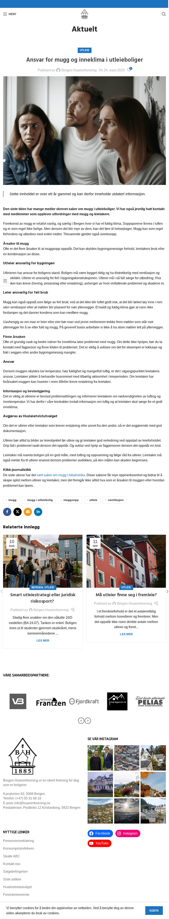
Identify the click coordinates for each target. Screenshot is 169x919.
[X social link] (17, 512)
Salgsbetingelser (15, 871)
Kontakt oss (11, 864)
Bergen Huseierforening (79, 70)
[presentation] (81, 720)
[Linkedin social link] (38, 512)
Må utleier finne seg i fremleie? (126, 595)
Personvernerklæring (18, 841)
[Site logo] (84, 13)
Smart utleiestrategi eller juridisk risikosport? (42, 598)
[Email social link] (28, 512)
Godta (154, 910)
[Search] (164, 14)
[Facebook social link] (7, 512)
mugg (12, 500)
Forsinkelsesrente (16, 894)
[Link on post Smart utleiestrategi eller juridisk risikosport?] (42, 561)
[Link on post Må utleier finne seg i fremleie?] (126, 561)
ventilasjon (116, 500)
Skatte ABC (11, 856)
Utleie (84, 50)
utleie (93, 500)
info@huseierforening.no (32, 803)
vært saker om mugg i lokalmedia (61, 475)
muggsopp (71, 500)
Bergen (37, 587)
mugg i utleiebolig (40, 500)
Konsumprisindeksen (18, 848)
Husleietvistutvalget (17, 887)
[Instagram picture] (100, 758)
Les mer (42, 640)
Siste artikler (12, 879)
